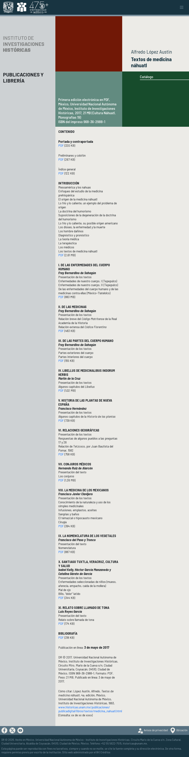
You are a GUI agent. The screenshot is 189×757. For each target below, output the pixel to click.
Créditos (105, 752)
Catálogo (146, 76)
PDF (61, 145)
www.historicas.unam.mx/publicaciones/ (84, 707)
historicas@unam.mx (135, 743)
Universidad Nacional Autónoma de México (59, 739)
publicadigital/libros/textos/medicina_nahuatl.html (90, 711)
